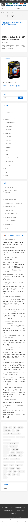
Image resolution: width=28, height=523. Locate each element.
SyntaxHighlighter (15, 433)
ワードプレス (20, 462)
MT (13, 430)
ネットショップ (9, 165)
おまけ (6, 228)
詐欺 (9, 474)
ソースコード (15, 449)
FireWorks (20, 427)
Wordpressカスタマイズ (12, 158)
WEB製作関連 (8, 133)
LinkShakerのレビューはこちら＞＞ (13, 86)
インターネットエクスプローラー (11, 443)
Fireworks (8, 136)
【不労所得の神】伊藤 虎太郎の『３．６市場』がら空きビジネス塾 (14, 373)
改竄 (10, 471)
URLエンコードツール (10, 210)
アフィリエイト (7, 440)
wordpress (11, 437)
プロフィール (5, 507)
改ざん (5, 471)
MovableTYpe (7, 430)
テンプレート (20, 452)
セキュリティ (6, 449)
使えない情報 (6, 22)
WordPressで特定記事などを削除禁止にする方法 (14, 270)
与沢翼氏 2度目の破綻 (10, 399)
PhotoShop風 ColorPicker (11, 196)
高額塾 (5, 477)
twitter (5, 437)
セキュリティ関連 (10, 161)
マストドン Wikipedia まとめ (12, 247)
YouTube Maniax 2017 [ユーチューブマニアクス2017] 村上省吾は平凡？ (14, 310)
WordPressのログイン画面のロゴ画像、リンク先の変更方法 (14, 322)
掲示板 (18, 468)
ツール (6, 116)
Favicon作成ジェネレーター (11, 187)
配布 (18, 474)
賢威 (7, 150)
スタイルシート (9, 140)
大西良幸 (5, 468)
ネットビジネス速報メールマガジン (18, 507)
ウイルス (5, 446)
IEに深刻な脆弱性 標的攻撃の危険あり (14, 387)
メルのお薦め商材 (10, 122)
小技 (6, 172)
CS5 (10, 427)
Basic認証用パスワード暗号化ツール (13, 203)
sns (5, 168)
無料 (15, 471)
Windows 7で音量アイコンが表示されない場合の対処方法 (14, 348)
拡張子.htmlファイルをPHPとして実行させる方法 (14, 283)
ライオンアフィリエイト (9, 462)
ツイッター (6, 452)
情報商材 (7, 119)
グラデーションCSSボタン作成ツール (11, 191)
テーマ (5, 455)
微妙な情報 (8, 129)
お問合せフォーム (20, 510)
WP (18, 437)
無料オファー (21, 471)
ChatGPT (8, 112)
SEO (7, 154)
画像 (5, 474)
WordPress (8, 147)
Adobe (5, 427)
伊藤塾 (17, 465)
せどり (22, 437)
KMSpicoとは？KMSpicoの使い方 (13, 296)
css (14, 427)
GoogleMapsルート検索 (10, 217)
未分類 (6, 175)
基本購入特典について (9, 510)
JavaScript (8, 143)
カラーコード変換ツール (10, 199)
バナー (20, 455)
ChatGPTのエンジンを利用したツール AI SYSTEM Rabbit (14, 258)
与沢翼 (11, 465)
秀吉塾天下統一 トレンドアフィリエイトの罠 (14, 406)
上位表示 (5, 465)
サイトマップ (14, 513)
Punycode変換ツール (10, 206)
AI (5, 109)
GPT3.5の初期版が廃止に (11, 239)
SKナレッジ (6, 433)
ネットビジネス (12, 455)
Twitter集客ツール (9, 224)
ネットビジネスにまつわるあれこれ (14, 235)
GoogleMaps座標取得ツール (11, 220)
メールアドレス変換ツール (11, 213)
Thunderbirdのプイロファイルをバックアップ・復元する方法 (14, 336)
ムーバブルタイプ (15, 458)
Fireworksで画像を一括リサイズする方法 (14, 362)
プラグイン (6, 458)
